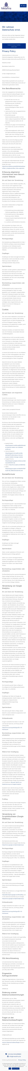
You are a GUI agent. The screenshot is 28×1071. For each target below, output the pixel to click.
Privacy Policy (22, 1060)
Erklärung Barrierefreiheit (9, 1060)
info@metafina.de (15, 1056)
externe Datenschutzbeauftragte (11, 1042)
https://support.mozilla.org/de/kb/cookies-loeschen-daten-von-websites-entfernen (15, 447)
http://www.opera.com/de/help (17, 464)
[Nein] (26, 1066)
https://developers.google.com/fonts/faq (12, 894)
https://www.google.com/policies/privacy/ (13, 845)
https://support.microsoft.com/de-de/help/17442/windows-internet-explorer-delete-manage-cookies (14, 455)
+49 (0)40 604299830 (14, 1054)
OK (10, 1068)
